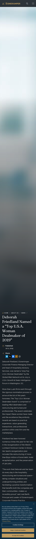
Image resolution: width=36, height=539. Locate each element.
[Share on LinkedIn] (6, 356)
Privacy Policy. (6, 521)
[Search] (27, 3)
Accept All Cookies (18, 535)
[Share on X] (10, 356)
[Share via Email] (16, 356)
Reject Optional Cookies (18, 530)
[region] (18, 520)
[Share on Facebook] (13, 356)
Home (6, 313)
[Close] (34, 504)
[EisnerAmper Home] (11, 3)
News (23, 313)
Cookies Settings (18, 525)
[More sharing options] (19, 356)
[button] (33, 3)
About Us (14, 313)
